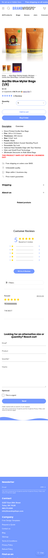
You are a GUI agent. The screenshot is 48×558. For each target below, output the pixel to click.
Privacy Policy (38, 408)
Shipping (6, 185)
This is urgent (11, 395)
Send (24, 401)
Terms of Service (7, 410)
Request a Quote (8, 525)
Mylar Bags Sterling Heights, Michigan (21, 75)
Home (4, 75)
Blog (3, 533)
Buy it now (24, 118)
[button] (24, 92)
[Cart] (44, 8)
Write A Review (24, 271)
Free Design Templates (11, 520)
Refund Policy (7, 549)
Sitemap (5, 537)
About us (6, 192)
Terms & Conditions (9, 541)
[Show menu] (3, 8)
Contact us (6, 529)
